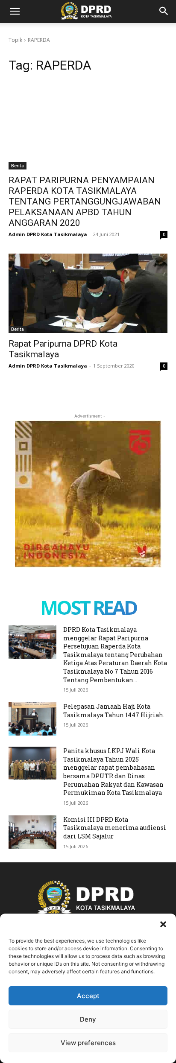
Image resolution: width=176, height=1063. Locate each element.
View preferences (88, 1043)
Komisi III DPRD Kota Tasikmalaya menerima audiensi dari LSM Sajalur (114, 827)
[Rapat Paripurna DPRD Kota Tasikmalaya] (88, 293)
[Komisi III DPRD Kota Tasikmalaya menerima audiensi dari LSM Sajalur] (32, 832)
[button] (163, 924)
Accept (88, 996)
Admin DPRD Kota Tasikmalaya (48, 234)
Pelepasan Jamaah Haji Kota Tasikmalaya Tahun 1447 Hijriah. (113, 710)
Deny (88, 1019)
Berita (17, 166)
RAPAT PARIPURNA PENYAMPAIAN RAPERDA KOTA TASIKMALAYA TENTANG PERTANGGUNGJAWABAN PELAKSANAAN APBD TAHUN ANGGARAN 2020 (85, 201)
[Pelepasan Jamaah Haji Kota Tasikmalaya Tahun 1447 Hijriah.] (32, 719)
